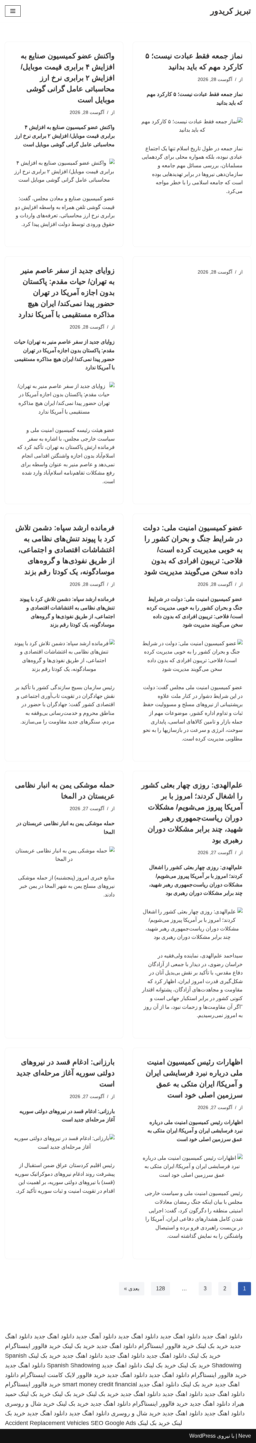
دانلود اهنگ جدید (222, 1336)
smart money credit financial (99, 1384)
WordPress (202, 1436)
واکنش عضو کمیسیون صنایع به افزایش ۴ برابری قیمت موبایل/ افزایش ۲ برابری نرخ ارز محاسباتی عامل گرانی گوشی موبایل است (68, 78)
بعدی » (131, 1288)
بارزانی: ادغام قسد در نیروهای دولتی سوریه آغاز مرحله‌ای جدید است (65, 1073)
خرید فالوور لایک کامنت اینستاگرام (62, 1375)
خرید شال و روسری (30, 1403)
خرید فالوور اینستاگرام (166, 1346)
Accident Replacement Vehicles (47, 1423)
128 (160, 1288)
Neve (244, 1436)
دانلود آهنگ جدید (96, 1336)
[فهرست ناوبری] (13, 11)
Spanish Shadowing (73, 1365)
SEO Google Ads (113, 1423)
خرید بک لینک (212, 1346)
